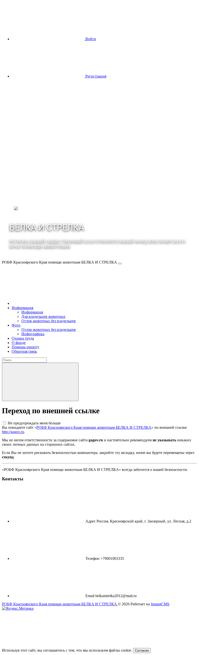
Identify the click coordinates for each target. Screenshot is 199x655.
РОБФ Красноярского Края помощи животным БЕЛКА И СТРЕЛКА (93, 427)
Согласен (142, 650)
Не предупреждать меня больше (34, 423)
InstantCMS (160, 604)
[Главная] (48, 303)
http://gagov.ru (13, 432)
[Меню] (120, 263)
